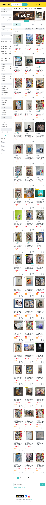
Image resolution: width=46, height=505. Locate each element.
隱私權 (20, 501)
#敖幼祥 (23, 487)
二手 (41, 24)
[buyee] (6, 29)
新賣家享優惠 (42, 20)
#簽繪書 (19, 487)
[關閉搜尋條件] (17, 4)
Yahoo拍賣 (5, 4)
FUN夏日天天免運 (37, 20)
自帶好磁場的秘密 (16, 20)
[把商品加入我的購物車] (22, 53)
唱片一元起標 (26, 20)
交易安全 (30, 501)
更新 (31, 499)
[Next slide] (22, 39)
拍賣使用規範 (25, 501)
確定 (9, 20)
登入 (31, 4)
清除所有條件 (8, 134)
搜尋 (42, 484)
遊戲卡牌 (21, 20)
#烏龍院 (15, 487)
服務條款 (15, 501)
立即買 (25, 24)
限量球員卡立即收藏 (32, 20)
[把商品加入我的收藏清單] (19, 53)
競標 (33, 24)
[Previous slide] (14, 39)
